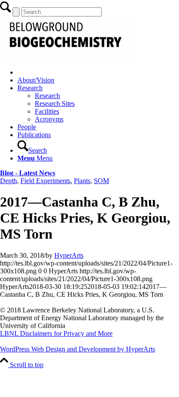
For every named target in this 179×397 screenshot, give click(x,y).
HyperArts (68, 255)
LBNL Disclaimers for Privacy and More (56, 333)
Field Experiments (45, 180)
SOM (101, 180)
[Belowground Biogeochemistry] (65, 57)
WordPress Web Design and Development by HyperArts (77, 349)
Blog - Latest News (27, 173)
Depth (8, 180)
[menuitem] (98, 72)
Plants (82, 180)
